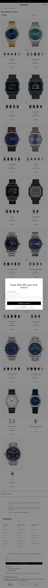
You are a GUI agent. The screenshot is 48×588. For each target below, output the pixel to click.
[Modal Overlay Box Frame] (24, 294)
